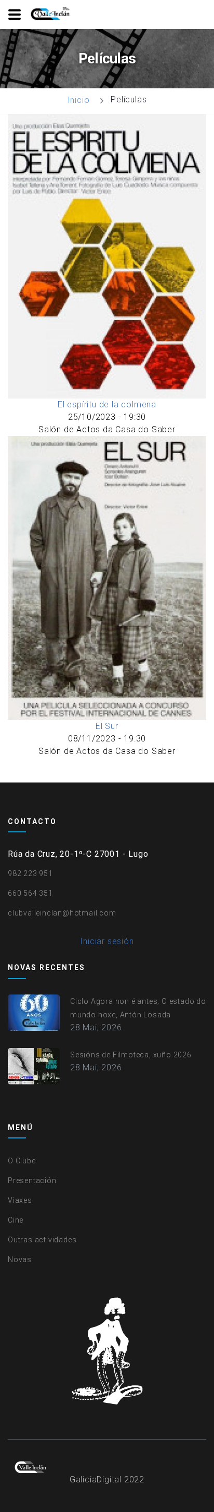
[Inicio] (51, 14)
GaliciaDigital (96, 1479)
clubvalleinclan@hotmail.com (62, 913)
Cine (15, 1220)
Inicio (79, 100)
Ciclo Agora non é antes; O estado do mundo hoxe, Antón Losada (138, 1008)
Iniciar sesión (106, 941)
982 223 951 (30, 873)
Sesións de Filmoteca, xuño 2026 (131, 1055)
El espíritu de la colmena (107, 404)
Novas (20, 1259)
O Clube (22, 1161)
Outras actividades (42, 1240)
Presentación (32, 1180)
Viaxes (20, 1200)
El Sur (107, 726)
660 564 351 (30, 893)
